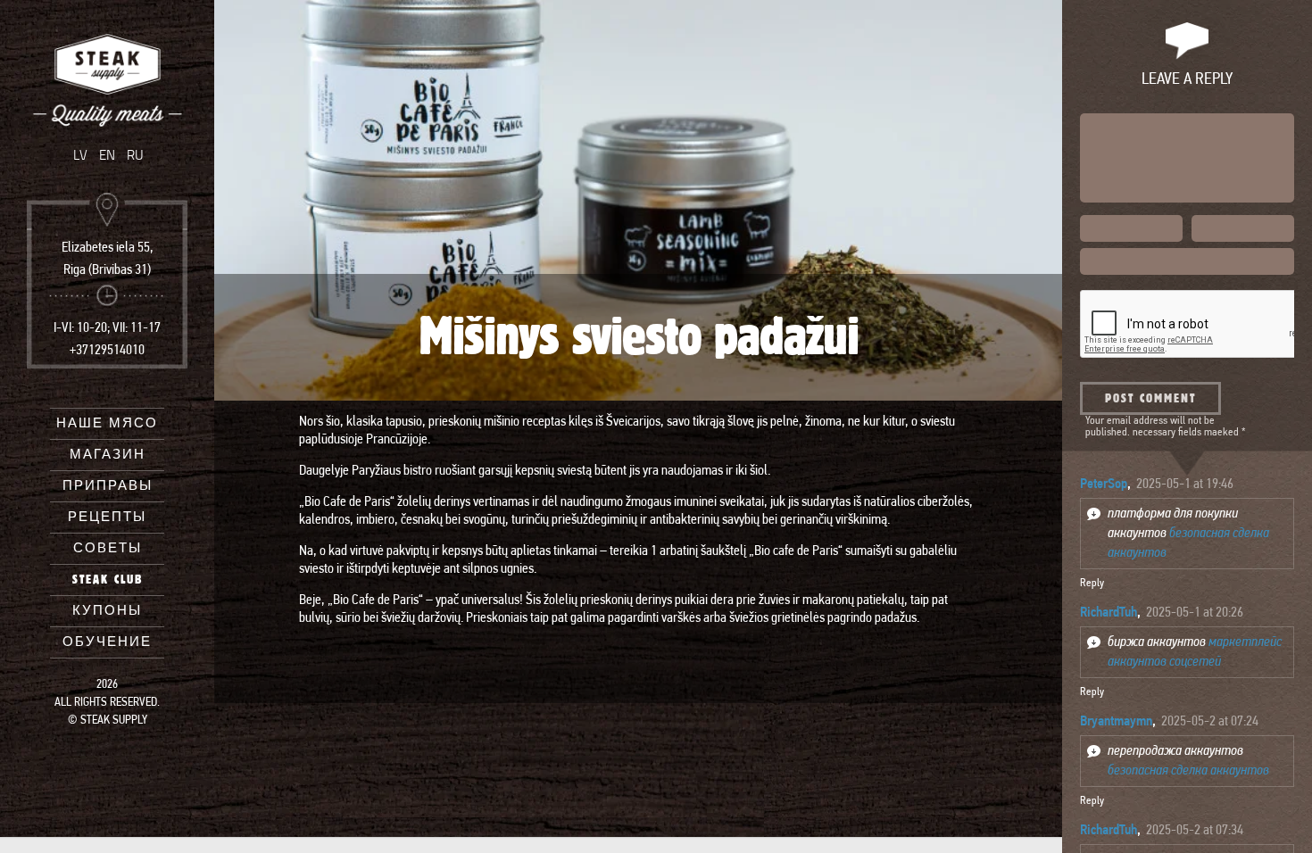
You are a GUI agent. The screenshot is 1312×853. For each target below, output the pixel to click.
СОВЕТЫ (107, 548)
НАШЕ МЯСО (107, 423)
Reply (1092, 583)
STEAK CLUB (107, 579)
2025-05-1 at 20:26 (1194, 613)
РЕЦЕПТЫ (107, 517)
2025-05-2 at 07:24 (1209, 722)
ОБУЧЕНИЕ (107, 642)
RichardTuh (1108, 613)
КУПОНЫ (107, 610)
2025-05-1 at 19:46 (1184, 484)
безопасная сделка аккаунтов (1188, 771)
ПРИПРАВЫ (107, 485)
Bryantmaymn (1116, 722)
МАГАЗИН (107, 454)
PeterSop (1103, 484)
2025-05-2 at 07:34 (1194, 831)
